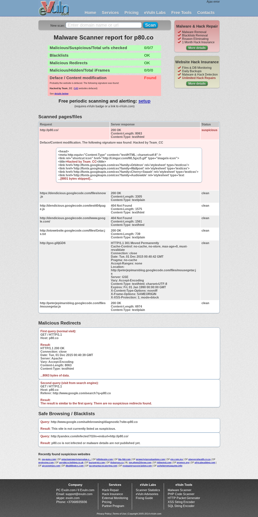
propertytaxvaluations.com (150, 459)
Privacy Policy (104, 513)
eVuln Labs (155, 12)
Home (90, 12)
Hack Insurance (112, 494)
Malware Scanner (179, 490)
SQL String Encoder (181, 506)
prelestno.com (46, 462)
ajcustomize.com (51, 465)
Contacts (206, 12)
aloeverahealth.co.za (199, 459)
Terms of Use (119, 513)
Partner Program (113, 506)
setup (144, 101)
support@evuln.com (79, 494)
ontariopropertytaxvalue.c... (76, 459)
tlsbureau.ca (117, 462)
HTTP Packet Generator (184, 498)
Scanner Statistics (148, 490)
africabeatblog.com (205, 462)
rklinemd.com (164, 462)
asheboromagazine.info (169, 465)
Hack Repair (110, 490)
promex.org (183, 462)
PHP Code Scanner (181, 494)
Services (110, 12)
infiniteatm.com (104, 459)
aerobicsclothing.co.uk (71, 462)
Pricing (131, 12)
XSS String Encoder (181, 502)
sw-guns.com (49, 459)
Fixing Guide (144, 498)
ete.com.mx (176, 459)
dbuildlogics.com (75, 465)
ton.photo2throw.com (140, 462)
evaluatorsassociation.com (137, 465)
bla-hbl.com (124, 459)
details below (61, 93)
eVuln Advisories (147, 494)
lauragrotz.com (97, 462)
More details (197, 47)
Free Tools (181, 12)
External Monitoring (115, 498)
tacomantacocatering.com (103, 465)
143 (76, 88)
